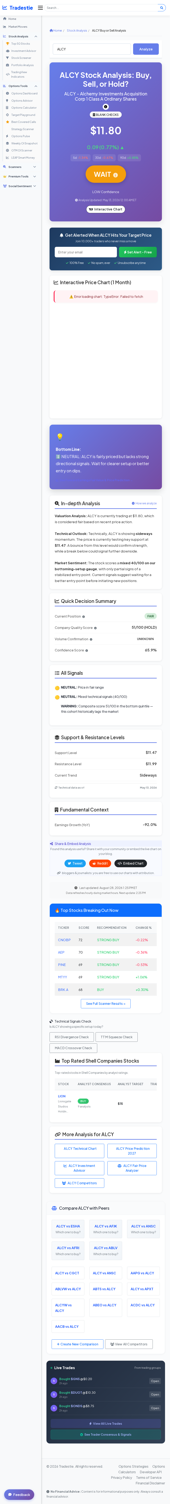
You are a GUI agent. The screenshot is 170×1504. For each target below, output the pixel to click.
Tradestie (21, 8)
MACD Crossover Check (73, 1048)
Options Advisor (22, 100)
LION (62, 1096)
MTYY (62, 977)
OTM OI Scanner (21, 150)
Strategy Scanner (22, 129)
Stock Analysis (77, 30)
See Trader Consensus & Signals (107, 1434)
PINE (62, 964)
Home (12, 18)
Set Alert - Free (139, 252)
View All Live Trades (107, 1423)
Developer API (151, 1472)
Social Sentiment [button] (20, 186)
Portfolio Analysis (22, 65)
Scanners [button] (14, 167)
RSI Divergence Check (72, 1037)
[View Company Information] (106, 107)
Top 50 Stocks (20, 43)
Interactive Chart (108, 209)
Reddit (102, 863)
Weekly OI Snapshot (24, 143)
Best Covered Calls (23, 122)
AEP (61, 952)
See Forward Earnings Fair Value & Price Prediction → (96, 480)
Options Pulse (20, 136)
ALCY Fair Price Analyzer (135, 1168)
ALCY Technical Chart (80, 1148)
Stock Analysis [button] (18, 36)
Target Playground (23, 114)
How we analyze (146, 503)
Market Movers (17, 26)
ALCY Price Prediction (133, 1150)
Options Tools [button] (18, 86)
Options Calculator (23, 107)
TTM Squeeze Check (116, 1037)
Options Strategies (133, 1466)
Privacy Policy (121, 1477)
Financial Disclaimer (150, 1483)
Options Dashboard (24, 93)
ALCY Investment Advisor (82, 1168)
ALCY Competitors (82, 1183)
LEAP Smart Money (23, 157)
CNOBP (64, 940)
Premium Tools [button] (18, 176)
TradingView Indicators (19, 74)
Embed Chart (133, 863)
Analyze (146, 49)
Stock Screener (21, 57)
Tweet (77, 863)
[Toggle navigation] (39, 8)
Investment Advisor (23, 50)
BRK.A (63, 989)
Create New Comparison (79, 1344)
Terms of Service (149, 1477)
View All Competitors (130, 1344)
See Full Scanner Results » (105, 1003)
